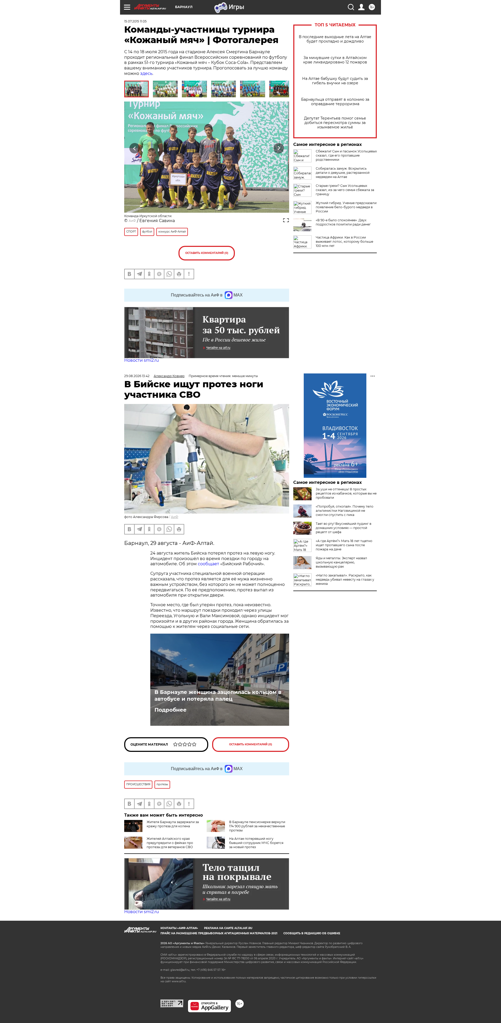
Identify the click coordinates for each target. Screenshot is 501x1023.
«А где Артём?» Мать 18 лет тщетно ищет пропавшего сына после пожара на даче (344, 545)
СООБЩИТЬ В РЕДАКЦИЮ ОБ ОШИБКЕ (311, 933)
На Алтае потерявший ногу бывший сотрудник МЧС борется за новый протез (256, 843)
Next (278, 148)
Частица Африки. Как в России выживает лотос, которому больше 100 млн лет (344, 241)
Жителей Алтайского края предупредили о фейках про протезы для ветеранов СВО (170, 843)
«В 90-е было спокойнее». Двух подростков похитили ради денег (343, 222)
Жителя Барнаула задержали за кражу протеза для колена (173, 824)
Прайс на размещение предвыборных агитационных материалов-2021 (218, 933)
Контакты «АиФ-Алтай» (179, 928)
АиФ (132, 221)
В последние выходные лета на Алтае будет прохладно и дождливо (335, 39)
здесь (146, 73)
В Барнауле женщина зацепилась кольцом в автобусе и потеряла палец (217, 695)
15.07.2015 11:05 (135, 21)
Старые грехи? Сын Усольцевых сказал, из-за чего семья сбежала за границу (345, 190)
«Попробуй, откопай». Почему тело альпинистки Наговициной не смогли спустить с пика (344, 510)
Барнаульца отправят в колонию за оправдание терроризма (335, 101)
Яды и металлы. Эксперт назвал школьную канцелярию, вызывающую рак (341, 562)
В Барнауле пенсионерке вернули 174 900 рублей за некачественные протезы (257, 826)
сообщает (208, 563)
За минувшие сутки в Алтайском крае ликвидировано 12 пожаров (335, 60)
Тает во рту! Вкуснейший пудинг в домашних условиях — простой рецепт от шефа (343, 528)
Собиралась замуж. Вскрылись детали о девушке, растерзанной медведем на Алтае (342, 172)
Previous (134, 148)
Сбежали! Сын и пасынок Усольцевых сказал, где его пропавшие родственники (346, 155)
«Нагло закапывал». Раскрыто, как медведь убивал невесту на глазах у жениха (345, 579)
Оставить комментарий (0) (206, 253)
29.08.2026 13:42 (137, 376)
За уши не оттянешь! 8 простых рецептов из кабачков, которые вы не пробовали (346, 493)
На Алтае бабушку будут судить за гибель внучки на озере (335, 80)
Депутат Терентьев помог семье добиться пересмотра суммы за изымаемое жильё (335, 122)
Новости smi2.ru (141, 360)
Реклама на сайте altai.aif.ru (228, 928)
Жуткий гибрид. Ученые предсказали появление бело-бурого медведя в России (346, 207)
